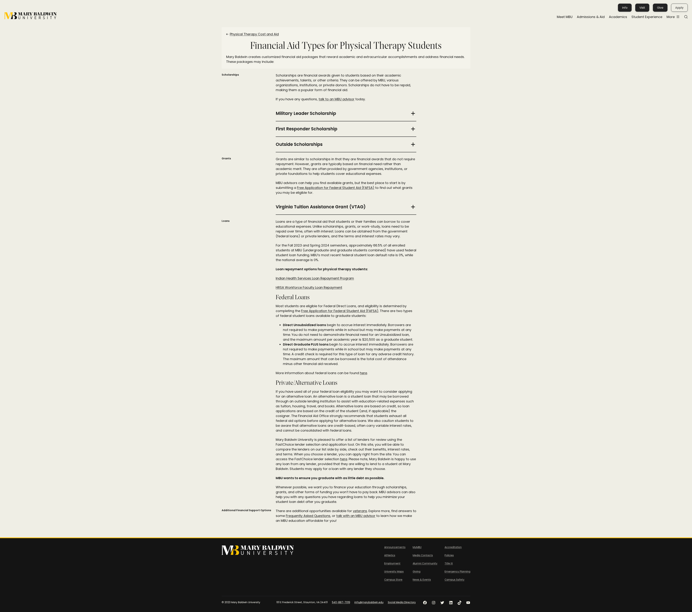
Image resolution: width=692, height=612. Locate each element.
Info (624, 8)
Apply (679, 8)
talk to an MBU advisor (336, 99)
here (363, 373)
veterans (360, 511)
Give (660, 8)
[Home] (30, 15)
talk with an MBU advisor (355, 516)
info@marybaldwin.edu (368, 602)
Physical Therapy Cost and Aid (254, 34)
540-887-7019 (341, 602)
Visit (642, 8)
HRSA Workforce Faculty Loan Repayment (309, 287)
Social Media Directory (402, 602)
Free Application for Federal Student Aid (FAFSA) (335, 187)
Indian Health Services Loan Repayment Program (315, 278)
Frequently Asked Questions (308, 516)
